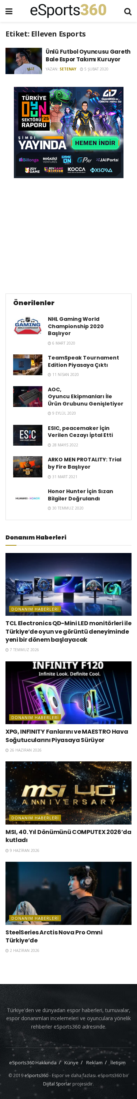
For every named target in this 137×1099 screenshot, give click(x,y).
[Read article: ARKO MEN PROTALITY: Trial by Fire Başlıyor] (27, 466)
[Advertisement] (68, 234)
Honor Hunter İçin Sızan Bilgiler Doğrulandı (80, 495)
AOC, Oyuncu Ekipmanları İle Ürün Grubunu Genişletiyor (85, 396)
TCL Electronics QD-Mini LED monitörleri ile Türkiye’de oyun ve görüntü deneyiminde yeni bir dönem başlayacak (68, 631)
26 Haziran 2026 (25, 750)
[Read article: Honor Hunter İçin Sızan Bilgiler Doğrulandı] (27, 498)
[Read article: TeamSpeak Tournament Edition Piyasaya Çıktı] (27, 364)
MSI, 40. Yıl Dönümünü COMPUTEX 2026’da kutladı (68, 836)
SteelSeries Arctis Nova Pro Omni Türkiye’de (54, 936)
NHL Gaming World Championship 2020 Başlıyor (76, 326)
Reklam (94, 1062)
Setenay (68, 69)
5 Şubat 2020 (96, 69)
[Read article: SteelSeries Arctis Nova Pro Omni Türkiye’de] (68, 893)
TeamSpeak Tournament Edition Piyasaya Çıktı (83, 361)
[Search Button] (128, 11)
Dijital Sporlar (57, 1084)
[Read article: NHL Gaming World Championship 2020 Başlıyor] (27, 326)
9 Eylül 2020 (63, 413)
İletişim (118, 1062)
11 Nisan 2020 (65, 374)
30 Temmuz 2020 (67, 508)
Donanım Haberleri (35, 609)
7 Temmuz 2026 (24, 649)
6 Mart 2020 (63, 343)
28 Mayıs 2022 (64, 444)
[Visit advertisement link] (68, 132)
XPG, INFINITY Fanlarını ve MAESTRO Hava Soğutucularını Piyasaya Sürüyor (66, 735)
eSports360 (36, 1075)
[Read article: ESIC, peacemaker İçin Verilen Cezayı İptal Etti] (27, 435)
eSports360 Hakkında (33, 1062)
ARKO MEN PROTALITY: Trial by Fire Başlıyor (84, 463)
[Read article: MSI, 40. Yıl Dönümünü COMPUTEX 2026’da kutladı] (68, 793)
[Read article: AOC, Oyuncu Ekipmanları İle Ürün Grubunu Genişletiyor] (27, 396)
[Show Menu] (8, 11)
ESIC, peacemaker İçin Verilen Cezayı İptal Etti (80, 431)
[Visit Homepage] (68, 11)
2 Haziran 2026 (24, 950)
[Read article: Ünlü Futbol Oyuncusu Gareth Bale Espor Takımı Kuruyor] (23, 61)
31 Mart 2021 (64, 476)
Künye (71, 1062)
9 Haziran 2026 (24, 850)
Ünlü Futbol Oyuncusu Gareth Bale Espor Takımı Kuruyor (88, 55)
